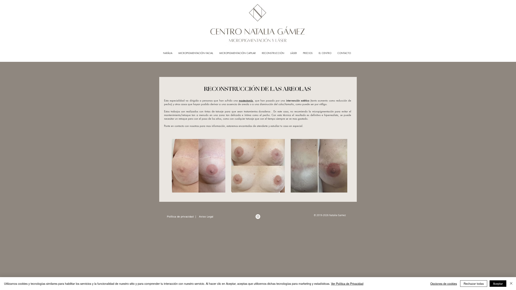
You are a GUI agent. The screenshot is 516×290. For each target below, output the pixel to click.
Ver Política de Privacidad (347, 284)
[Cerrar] (511, 283)
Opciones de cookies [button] (443, 284)
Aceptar (498, 284)
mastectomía (246, 100)
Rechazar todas (474, 284)
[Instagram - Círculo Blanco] (258, 216)
